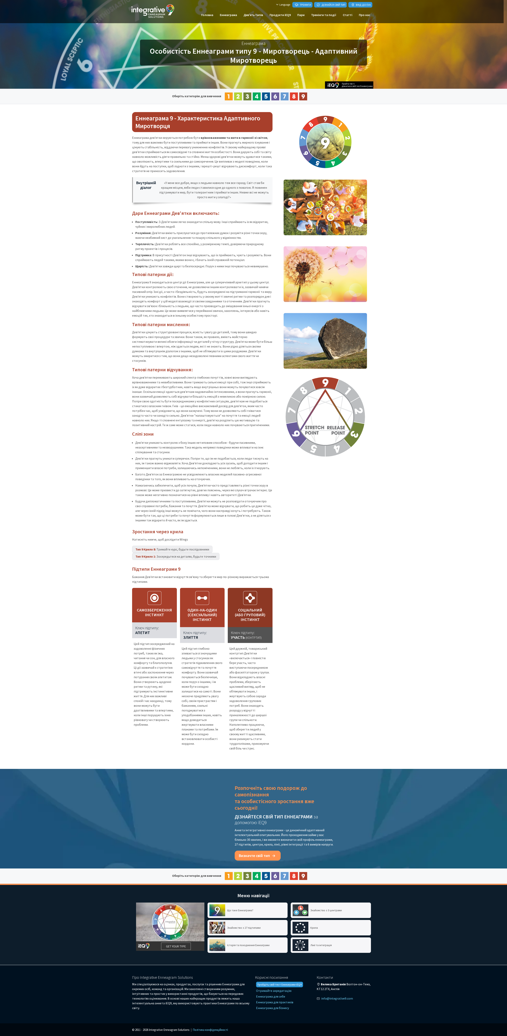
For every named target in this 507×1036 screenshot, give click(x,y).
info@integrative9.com (337, 998)
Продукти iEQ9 (280, 15)
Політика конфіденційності (210, 1030)
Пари (301, 15)
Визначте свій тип (255, 855)
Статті (347, 15)
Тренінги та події (323, 15)
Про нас (364, 15)
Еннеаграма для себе (270, 996)
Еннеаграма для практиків (274, 1002)
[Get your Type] (170, 927)
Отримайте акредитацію (274, 991)
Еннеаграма (228, 15)
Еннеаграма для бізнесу (272, 1008)
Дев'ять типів (253, 15)
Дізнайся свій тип (333, 5)
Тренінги (305, 5)
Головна (207, 15)
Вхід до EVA (363, 5)
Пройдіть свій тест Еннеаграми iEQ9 (279, 984)
